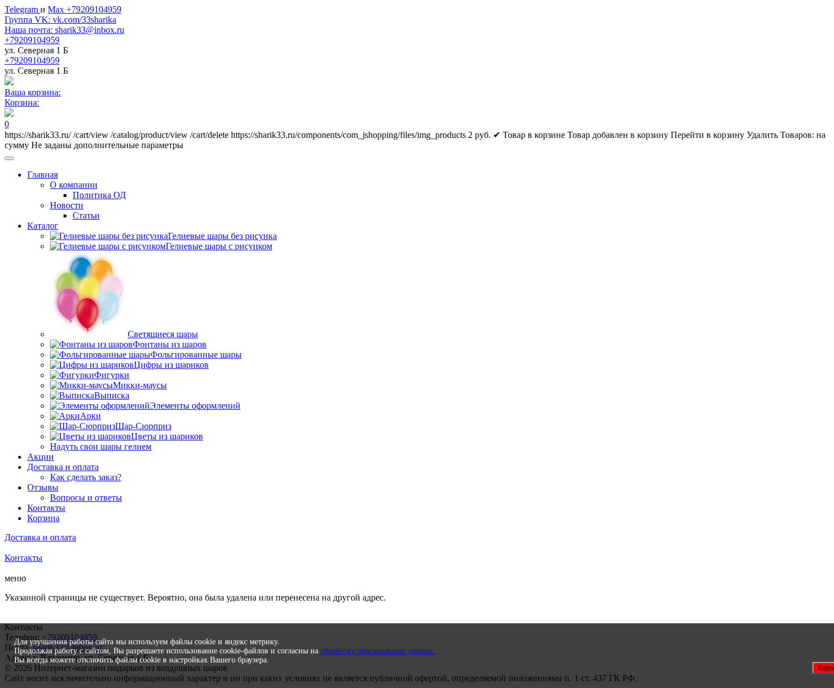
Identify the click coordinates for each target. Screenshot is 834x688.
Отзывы (42, 487)
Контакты (46, 508)
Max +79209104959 (84, 9)
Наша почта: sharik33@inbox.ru (64, 30)
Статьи (86, 215)
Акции (40, 457)
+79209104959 (32, 40)
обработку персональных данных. (378, 651)
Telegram (22, 9)
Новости (66, 205)
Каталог (42, 225)
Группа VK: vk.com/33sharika (60, 19)
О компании (74, 185)
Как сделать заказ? (85, 477)
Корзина (43, 518)
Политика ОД (99, 195)
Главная (42, 174)
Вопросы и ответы (86, 497)
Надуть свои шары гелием (100, 446)
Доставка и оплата (63, 467)
